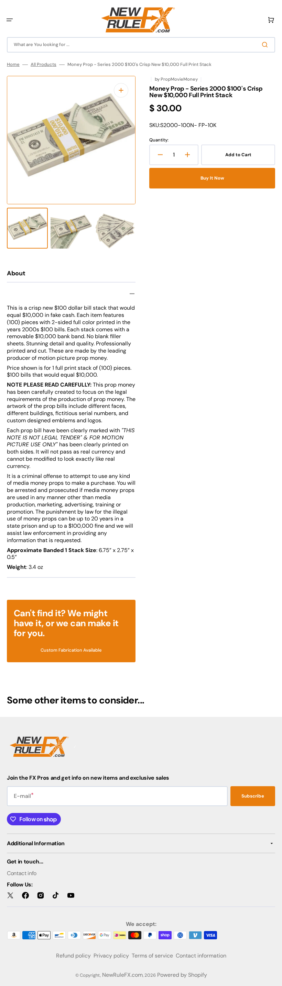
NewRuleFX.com (122, 974)
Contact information (201, 955)
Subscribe (252, 796)
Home (13, 64)
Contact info (21, 873)
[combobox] (141, 45)
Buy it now (212, 178)
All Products (43, 64)
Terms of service (152, 955)
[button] (9, 19)
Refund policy (73, 955)
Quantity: (159, 140)
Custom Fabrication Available (71, 650)
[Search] (266, 44)
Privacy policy (111, 955)
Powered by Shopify (182, 974)
